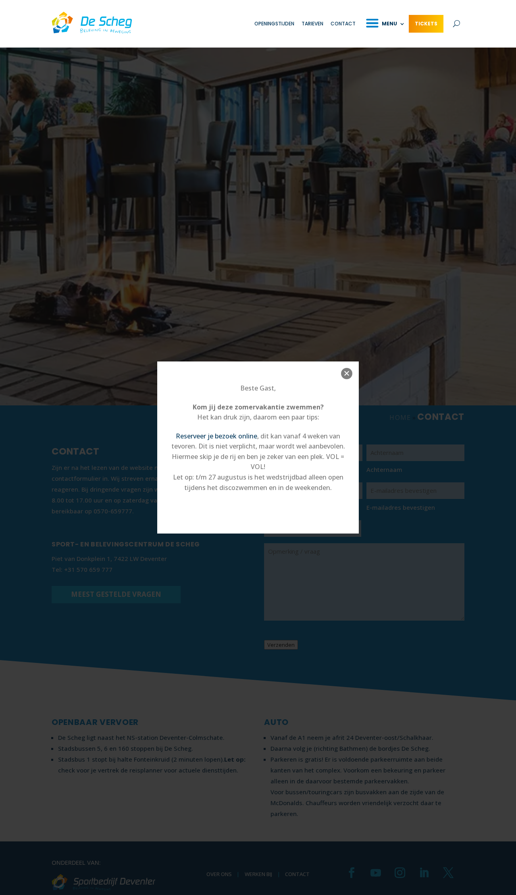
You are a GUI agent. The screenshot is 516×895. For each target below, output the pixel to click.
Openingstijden (274, 23)
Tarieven (312, 23)
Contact (343, 23)
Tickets (426, 23)
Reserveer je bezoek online (216, 436)
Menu (389, 23)
